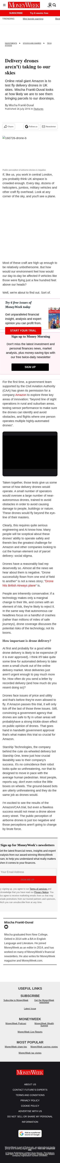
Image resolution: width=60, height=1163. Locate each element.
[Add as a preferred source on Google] (30, 1133)
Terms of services (39, 889)
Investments (11, 43)
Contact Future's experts (30, 1089)
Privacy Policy (30, 1100)
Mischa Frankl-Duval (21, 105)
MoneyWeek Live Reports (30, 1032)
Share (11, 126)
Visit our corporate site (41, 1149)
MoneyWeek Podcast (16, 1023)
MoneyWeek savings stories (44, 1046)
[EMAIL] (7, 927)
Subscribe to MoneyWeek (16, 1000)
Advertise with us (30, 1111)
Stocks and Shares (32, 43)
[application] (30, 451)
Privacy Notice (41, 892)
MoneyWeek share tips (16, 1046)
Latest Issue (30, 1008)
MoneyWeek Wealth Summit (44, 1024)
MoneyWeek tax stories (30, 1053)
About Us (30, 1084)
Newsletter (51, 126)
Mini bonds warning (33, 18)
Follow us (33, 126)
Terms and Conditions (30, 1095)
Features (38, 108)
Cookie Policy (30, 1105)
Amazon (20, 395)
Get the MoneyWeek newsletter (44, 1001)
